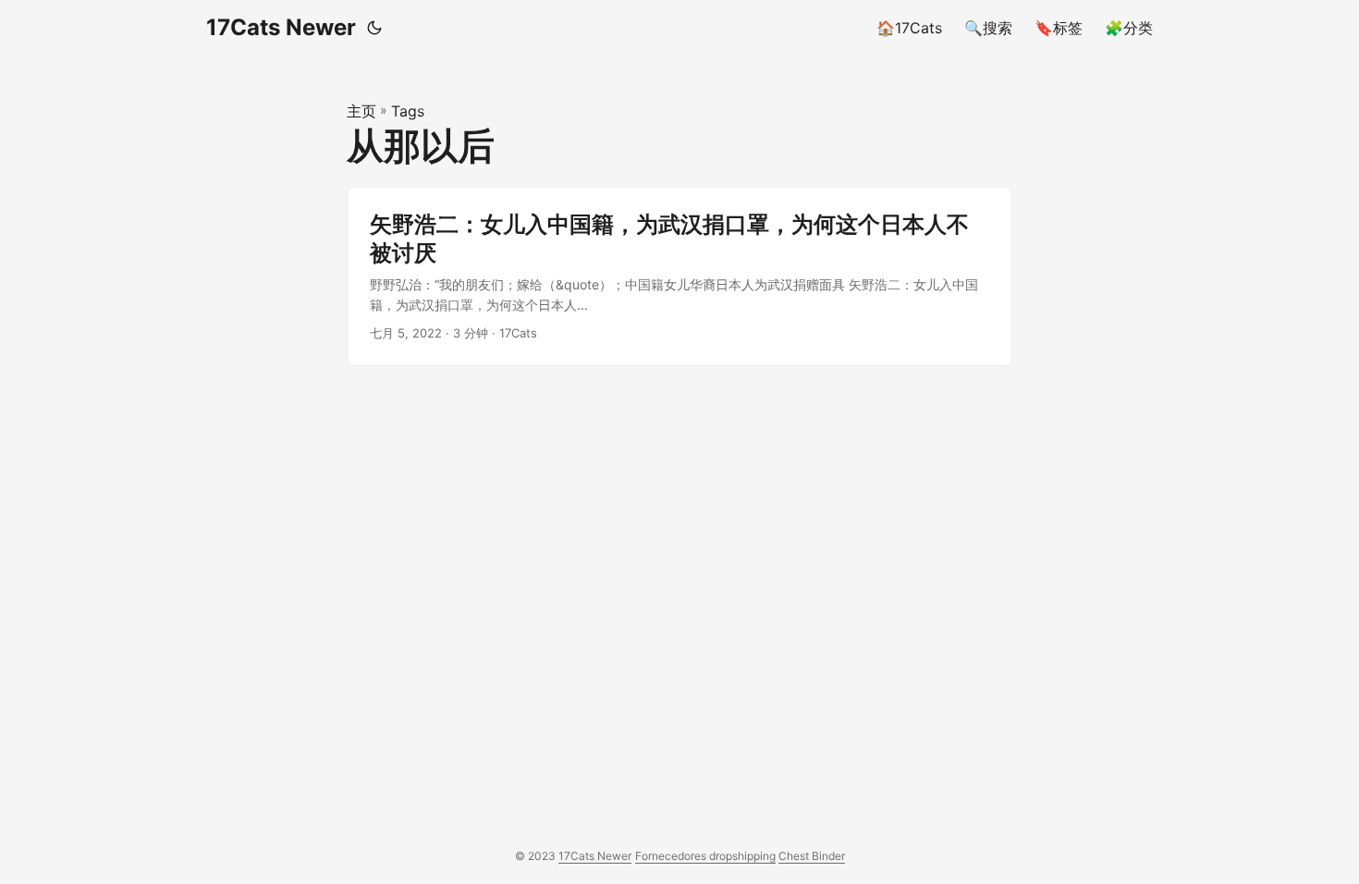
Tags (407, 111)
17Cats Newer (281, 27)
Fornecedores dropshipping (705, 856)
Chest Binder (811, 856)
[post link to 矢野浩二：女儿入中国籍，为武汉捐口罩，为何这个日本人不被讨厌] (679, 276)
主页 (361, 111)
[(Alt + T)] (374, 27)
